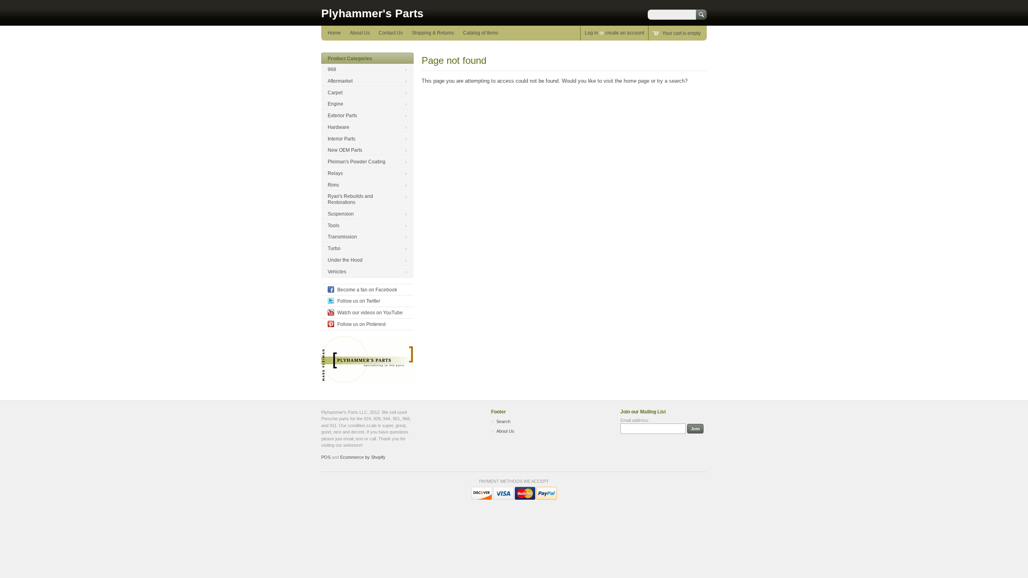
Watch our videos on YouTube (370, 312)
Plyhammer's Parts (372, 13)
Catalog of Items (480, 33)
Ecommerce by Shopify (363, 457)
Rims (333, 185)
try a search (671, 81)
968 (332, 69)
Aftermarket (340, 81)
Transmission (342, 237)
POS (325, 457)
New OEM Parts (345, 150)
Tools (333, 225)
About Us (360, 33)
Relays (335, 173)
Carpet (335, 93)
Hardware (338, 127)
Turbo (334, 248)
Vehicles (337, 272)
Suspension (341, 214)
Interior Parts (341, 139)
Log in (591, 33)
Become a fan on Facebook (367, 290)
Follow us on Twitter (358, 301)
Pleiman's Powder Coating (357, 162)
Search (503, 421)
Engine (335, 104)
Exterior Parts (342, 115)
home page (636, 81)
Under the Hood (345, 260)
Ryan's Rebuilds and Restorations (350, 199)
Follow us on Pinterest (361, 324)
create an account (624, 33)
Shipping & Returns (433, 33)
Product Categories (350, 58)
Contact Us (391, 33)
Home (334, 33)
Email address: (634, 420)
